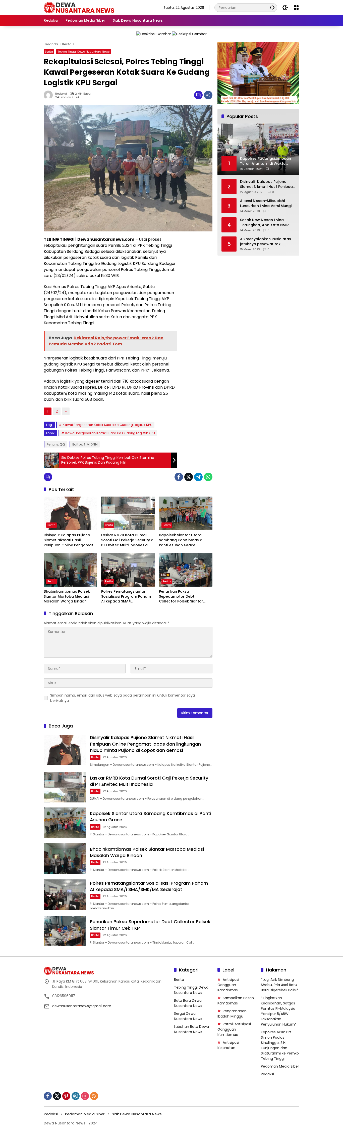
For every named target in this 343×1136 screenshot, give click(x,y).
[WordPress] (76, 1096)
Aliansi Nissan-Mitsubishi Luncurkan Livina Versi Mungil (266, 203)
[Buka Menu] (296, 8)
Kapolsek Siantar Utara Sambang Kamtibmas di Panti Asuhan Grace (181, 540)
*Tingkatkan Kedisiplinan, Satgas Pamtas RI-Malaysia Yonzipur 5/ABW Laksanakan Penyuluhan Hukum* (279, 1011)
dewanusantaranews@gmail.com (81, 1005)
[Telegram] (198, 477)
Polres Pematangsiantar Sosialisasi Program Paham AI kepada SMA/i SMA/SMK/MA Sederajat (126, 596)
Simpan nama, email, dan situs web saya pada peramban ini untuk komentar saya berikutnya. (122, 698)
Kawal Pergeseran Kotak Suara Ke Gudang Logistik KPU (107, 424)
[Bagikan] (208, 95)
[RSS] (94, 1096)
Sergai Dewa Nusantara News (188, 1016)
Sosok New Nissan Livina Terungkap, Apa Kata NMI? (264, 222)
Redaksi (61, 93)
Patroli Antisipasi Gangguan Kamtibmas (234, 1029)
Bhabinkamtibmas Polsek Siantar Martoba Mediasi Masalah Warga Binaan (67, 596)
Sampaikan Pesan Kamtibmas (235, 1000)
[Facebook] (179, 477)
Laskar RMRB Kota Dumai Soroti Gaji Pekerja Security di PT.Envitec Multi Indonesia (127, 540)
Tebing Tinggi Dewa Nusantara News (84, 52)
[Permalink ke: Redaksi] (49, 95)
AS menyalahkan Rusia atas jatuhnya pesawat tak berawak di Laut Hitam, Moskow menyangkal (265, 242)
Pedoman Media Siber (280, 1066)
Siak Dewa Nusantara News (137, 1114)
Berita (49, 52)
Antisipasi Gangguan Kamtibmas (228, 985)
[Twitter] (188, 477)
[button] (272, 7)
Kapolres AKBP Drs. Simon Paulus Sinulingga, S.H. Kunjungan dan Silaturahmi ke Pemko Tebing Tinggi (280, 1045)
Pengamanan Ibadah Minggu (232, 1013)
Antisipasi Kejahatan (228, 1045)
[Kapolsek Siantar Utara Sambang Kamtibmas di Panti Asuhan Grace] (185, 513)
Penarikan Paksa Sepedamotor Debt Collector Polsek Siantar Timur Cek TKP (181, 596)
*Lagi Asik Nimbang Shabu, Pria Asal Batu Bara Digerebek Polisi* (279, 985)
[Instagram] (85, 1096)
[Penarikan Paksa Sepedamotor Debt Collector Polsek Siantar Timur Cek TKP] (185, 570)
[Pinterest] (66, 1096)
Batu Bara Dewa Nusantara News (188, 1003)
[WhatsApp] (208, 477)
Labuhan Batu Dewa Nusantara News (191, 1029)
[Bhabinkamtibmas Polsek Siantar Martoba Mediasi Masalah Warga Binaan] (70, 570)
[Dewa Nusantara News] (81, 7)
